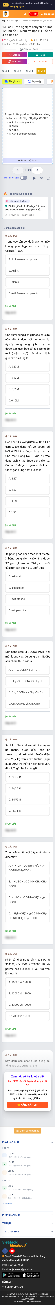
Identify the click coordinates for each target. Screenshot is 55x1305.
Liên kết (7, 1282)
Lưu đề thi (42, 61)
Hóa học (14, 21)
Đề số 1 (5, 71)
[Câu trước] (18, 170)
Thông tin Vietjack (13, 1287)
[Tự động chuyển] (34, 178)
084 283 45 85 (16, 1265)
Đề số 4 (41, 71)
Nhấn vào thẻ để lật (27, 160)
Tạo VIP (33, 14)
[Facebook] (5, 1251)
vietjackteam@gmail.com (21, 1269)
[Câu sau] (37, 170)
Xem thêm (7, 1204)
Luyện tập (36, 81)
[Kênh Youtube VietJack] (12, 1251)
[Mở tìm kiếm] (25, 14)
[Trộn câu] (41, 178)
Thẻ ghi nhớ (14, 81)
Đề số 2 (17, 71)
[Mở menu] (12, 14)
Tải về (42, 55)
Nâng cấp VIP (29, 1104)
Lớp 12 (5, 21)
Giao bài (16, 61)
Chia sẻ (16, 55)
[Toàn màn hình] (48, 178)
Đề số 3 (29, 71)
